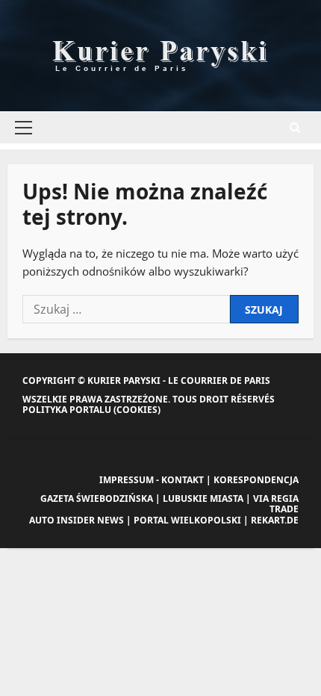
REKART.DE (275, 520)
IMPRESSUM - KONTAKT (151, 479)
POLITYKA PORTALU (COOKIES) (91, 409)
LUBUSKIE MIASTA (203, 498)
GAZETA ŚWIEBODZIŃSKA (96, 498)
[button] (23, 127)
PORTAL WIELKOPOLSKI (187, 520)
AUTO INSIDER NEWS (76, 520)
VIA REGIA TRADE (276, 503)
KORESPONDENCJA (256, 479)
